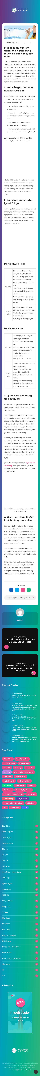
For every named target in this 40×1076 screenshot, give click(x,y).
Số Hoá (31, 785)
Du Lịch (7, 768)
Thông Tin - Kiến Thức (13, 794)
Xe (5, 807)
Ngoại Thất (20, 777)
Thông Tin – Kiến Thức (11, 947)
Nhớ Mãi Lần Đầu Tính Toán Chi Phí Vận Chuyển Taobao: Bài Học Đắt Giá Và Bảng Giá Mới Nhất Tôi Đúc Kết (24, 708)
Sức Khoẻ (8, 790)
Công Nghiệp (9, 763)
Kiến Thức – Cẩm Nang (11, 872)
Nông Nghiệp (24, 781)
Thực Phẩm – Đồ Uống (11, 958)
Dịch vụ (18, 768)
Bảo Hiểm (8, 759)
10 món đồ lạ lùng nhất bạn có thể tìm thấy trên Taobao (24, 696)
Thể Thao (31, 794)
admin (20, 620)
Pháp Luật (19, 785)
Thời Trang (8, 799)
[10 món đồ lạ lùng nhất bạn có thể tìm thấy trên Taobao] (6, 696)
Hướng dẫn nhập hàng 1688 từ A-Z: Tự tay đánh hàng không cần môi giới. (24, 718)
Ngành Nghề (9, 781)
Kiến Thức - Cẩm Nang (23, 772)
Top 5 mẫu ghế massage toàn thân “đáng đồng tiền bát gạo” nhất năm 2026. (24, 729)
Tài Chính (31, 803)
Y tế (25, 807)
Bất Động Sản (22, 759)
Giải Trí (7, 772)
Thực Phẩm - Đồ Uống (13, 803)
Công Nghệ (24, 763)
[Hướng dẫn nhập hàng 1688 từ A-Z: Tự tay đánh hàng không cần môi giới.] (6, 718)
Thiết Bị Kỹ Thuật (23, 790)
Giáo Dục (29, 768)
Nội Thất (7, 785)
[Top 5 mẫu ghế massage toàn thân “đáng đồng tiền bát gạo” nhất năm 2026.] (6, 728)
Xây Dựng (15, 807)
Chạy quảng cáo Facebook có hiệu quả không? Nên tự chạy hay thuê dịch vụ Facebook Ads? (24, 739)
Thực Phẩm (22, 799)
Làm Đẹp (7, 777)
